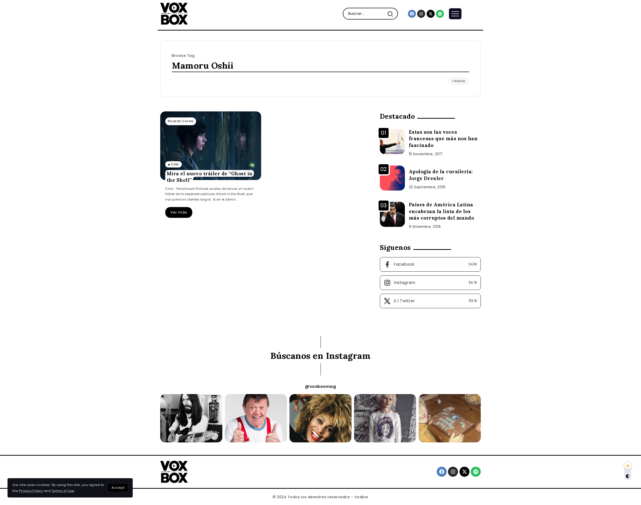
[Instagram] (421, 14)
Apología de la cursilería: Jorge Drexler (441, 175)
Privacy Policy (31, 490)
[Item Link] (210, 145)
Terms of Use (63, 490)
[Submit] (392, 14)
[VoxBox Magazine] (174, 13)
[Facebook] (412, 14)
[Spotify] (440, 14)
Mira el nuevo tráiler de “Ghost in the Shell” (210, 176)
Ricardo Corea (181, 121)
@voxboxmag (320, 386)
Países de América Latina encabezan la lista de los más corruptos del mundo (441, 211)
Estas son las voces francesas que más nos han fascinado (443, 138)
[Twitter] (430, 301)
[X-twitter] (431, 14)
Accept (118, 487)
